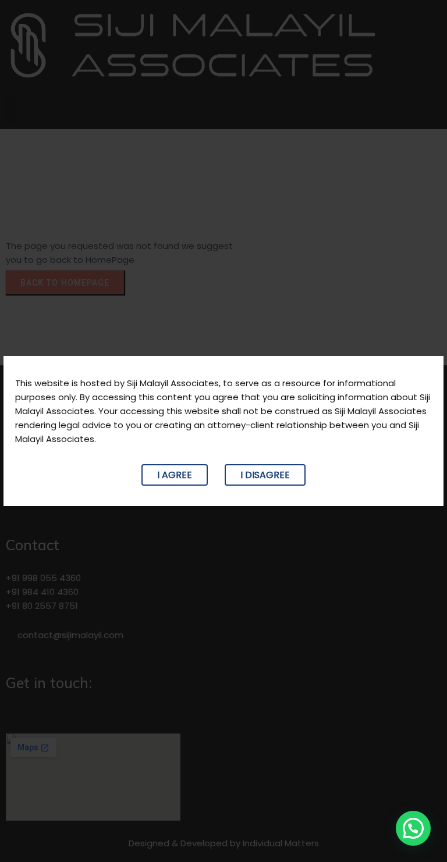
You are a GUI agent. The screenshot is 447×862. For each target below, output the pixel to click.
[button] (413, 828)
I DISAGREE (265, 475)
